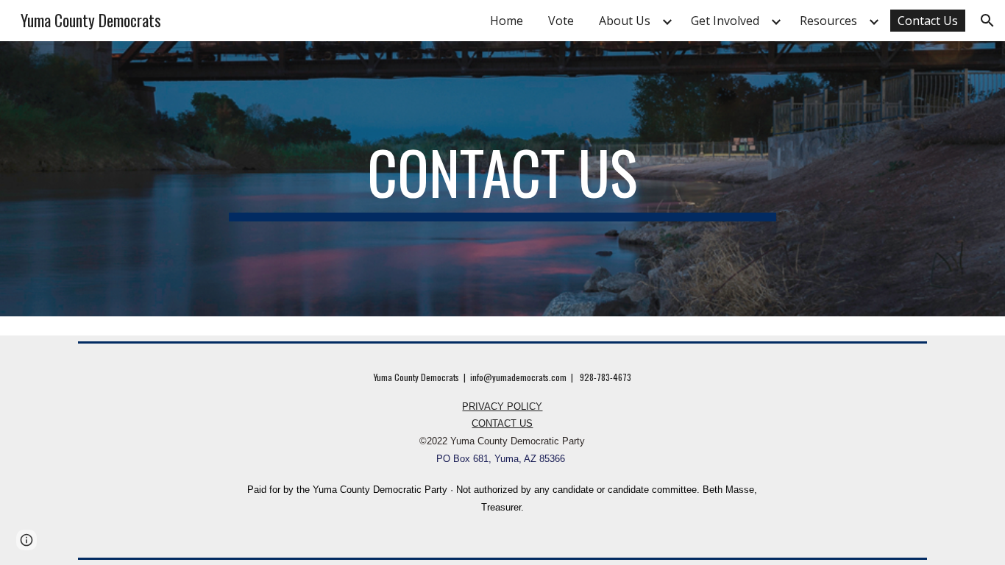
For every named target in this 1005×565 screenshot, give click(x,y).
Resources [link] (828, 21)
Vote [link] (561, 21)
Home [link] (506, 21)
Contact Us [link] (928, 21)
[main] (502, 178)
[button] (987, 20)
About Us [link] (624, 21)
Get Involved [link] (725, 21)
